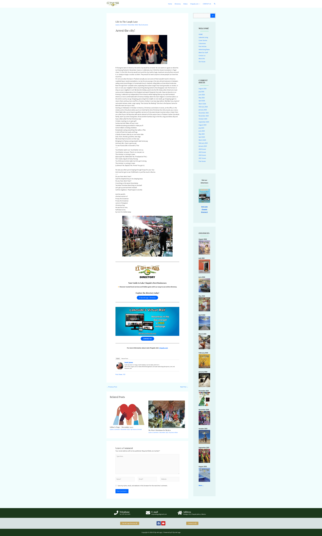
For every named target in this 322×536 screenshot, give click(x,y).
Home (170, 4)
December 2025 (204, 113)
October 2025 (203, 119)
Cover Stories (203, 40)
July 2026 (201, 92)
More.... (201, 485)
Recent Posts (125, 358)
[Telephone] (116, 513)
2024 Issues (202, 149)
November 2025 (204, 116)
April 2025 (202, 137)
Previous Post (112, 387)
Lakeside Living (203, 37)
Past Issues (202, 161)
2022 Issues (202, 155)
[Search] (212, 16)
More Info (202, 59)
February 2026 (203, 107)
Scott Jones (129, 362)
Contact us (202, 55)
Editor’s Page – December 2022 (121, 427)
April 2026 (202, 101)
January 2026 (203, 110)
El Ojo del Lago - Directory (147, 298)
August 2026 (202, 89)
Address (187, 511)
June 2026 (202, 95)
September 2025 (204, 122)
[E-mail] (148, 513)
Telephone (124, 511)
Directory (178, 4)
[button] (199, 4)
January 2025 (203, 146)
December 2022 (133, 25)
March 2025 (202, 140)
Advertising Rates (204, 49)
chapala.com (163, 348)
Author (117, 358)
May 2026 (202, 98)
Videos (185, 4)
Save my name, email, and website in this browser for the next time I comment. (142, 486)
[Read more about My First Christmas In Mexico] (166, 414)
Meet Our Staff (203, 52)
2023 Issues (202, 152)
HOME (201, 34)
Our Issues (202, 62)
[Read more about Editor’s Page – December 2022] (128, 413)
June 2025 (202, 131)
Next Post (184, 387)
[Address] (180, 513)
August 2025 (202, 125)
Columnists (202, 43)
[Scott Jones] (119, 366)
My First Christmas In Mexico (159, 430)
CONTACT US (207, 4)
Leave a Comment (121, 25)
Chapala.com (194, 4)
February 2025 (203, 143)
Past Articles (202, 46)
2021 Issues (202, 158)
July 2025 (201, 128)
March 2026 (202, 104)
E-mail (154, 511)
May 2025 (202, 134)
